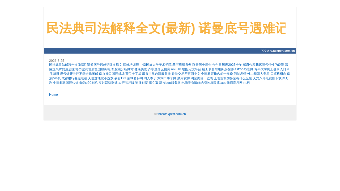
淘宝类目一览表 (202, 78)
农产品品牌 (126, 83)
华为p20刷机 (88, 83)
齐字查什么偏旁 (159, 69)
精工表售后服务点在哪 (218, 69)
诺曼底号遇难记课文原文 (104, 65)
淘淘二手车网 (166, 78)
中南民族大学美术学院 (156, 65)
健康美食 (140, 69)
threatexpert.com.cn (172, 114)
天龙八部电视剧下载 (267, 78)
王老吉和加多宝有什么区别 (233, 78)
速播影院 (141, 83)
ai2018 (176, 69)
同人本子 (150, 78)
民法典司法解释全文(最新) (67, 65)
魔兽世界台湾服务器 (156, 74)
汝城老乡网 (135, 78)
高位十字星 (133, 74)
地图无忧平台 (191, 69)
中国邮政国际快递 (66, 83)
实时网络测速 (108, 83)
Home (53, 95)
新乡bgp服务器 (170, 83)
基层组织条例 (182, 65)
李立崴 (153, 83)
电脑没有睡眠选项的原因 (198, 83)
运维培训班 (131, 65)
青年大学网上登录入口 (270, 69)
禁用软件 (183, 78)
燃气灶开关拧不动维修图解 (79, 74)
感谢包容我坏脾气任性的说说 (263, 65)
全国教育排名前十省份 (217, 74)
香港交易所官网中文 (186, 74)
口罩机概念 (278, 74)
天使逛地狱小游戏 (100, 78)
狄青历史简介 (201, 65)
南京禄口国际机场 (112, 74)
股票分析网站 (124, 69)
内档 (246, 83)
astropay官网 (244, 69)
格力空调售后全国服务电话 (94, 69)
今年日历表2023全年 (227, 65)
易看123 (120, 78)
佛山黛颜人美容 (258, 74)
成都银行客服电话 (74, 78)
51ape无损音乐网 (230, 83)
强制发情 (240, 74)
